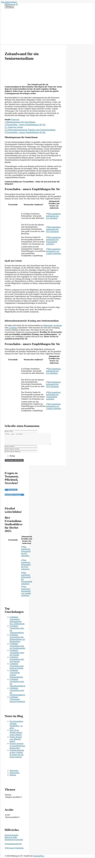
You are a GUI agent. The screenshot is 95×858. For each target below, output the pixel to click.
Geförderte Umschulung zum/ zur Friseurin (17, 659)
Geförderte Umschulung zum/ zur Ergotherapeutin (17, 646)
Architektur (13, 328)
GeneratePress (38, 856)
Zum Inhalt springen (9, 2)
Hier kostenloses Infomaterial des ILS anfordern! (53, 216)
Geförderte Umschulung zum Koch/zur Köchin (17, 666)
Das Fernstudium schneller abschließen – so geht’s (16, 724)
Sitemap (13, 775)
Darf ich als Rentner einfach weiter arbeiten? (16, 732)
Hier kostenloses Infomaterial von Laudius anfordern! (53, 251)
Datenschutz (14, 773)
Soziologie (57, 325)
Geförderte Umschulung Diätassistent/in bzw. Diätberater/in (17, 620)
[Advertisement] (47, 26)
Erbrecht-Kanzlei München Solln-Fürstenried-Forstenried (14, 837)
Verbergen (15, 119)
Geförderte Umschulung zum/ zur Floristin (17, 652)
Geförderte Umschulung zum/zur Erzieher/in (17, 699)
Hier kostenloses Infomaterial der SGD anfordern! (53, 229)
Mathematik (47, 325)
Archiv (7, 815)
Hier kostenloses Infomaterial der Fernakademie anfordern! (53, 240)
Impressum (14, 770)
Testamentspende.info (13, 844)
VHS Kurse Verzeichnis (14, 848)
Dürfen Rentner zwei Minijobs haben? (16, 739)
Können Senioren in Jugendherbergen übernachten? (17, 745)
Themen (8, 795)
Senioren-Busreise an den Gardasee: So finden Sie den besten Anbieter (17, 753)
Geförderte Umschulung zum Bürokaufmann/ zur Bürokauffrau (17, 638)
